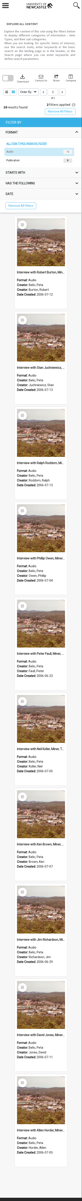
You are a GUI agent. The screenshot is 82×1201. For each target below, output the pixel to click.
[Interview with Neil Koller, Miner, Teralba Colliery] (41, 719)
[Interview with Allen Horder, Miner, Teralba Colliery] (41, 1100)
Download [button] (23, 78)
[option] (40, 152)
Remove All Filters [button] (60, 111)
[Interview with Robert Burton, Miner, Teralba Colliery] (41, 242)
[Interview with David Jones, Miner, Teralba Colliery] (41, 1005)
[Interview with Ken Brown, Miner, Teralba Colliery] (41, 814)
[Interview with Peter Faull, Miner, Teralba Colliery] (41, 624)
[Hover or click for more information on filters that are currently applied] (73, 105)
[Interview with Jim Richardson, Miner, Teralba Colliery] (41, 910)
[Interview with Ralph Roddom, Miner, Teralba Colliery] (41, 433)
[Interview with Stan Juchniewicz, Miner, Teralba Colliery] (41, 338)
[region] (41, 165)
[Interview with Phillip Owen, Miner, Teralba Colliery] (41, 528)
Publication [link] (13, 160)
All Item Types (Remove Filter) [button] (26, 143)
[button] (41, 78)
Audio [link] (9, 151)
